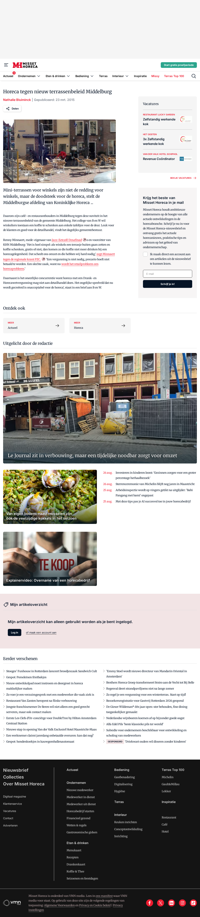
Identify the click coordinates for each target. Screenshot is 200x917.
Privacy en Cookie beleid (95, 905)
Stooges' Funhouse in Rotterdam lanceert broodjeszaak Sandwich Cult (51, 671)
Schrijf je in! (168, 284)
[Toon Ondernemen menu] (38, 76)
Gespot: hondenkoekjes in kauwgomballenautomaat (40, 741)
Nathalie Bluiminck (17, 100)
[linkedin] (171, 902)
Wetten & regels (77, 825)
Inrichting (121, 836)
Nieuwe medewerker (80, 790)
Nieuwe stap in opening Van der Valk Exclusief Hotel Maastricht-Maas (51, 729)
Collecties (13, 777)
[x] (160, 902)
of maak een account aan (41, 632)
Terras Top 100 (173, 770)
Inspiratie (169, 802)
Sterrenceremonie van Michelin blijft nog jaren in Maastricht (155, 484)
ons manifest (104, 896)
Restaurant (169, 817)
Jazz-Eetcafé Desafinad (67, 240)
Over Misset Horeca (24, 783)
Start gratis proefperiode (179, 64)
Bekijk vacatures (180, 178)
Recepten (73, 857)
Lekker (166, 791)
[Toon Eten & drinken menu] (68, 76)
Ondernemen (76, 783)
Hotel (165, 831)
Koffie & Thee (75, 871)
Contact (8, 818)
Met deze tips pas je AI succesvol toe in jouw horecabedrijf (153, 501)
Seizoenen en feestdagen (82, 878)
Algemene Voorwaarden (59, 905)
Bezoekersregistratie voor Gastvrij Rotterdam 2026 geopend (145, 700)
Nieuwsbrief (16, 770)
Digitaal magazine (14, 796)
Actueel (72, 770)
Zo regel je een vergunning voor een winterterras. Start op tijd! (146, 694)
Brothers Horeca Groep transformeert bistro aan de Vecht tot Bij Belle (150, 682)
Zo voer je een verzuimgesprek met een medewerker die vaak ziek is (50, 694)
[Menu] (6, 65)
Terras (119, 802)
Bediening (121, 770)
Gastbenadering (124, 777)
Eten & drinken (77, 843)
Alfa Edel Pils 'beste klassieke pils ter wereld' (134, 724)
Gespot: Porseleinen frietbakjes (26, 677)
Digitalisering (123, 784)
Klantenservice (12, 803)
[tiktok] (193, 902)
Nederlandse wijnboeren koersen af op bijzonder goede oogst (145, 718)
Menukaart (74, 850)
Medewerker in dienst (81, 797)
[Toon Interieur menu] (127, 76)
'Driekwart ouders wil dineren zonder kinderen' (155, 741)
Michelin (167, 777)
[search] (194, 76)
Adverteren (10, 825)
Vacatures (9, 811)
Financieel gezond (78, 818)
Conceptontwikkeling (128, 829)
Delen (15, 108)
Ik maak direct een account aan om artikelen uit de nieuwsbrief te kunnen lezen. (170, 258)
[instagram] (182, 902)
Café (164, 824)
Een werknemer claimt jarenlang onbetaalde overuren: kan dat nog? (50, 735)
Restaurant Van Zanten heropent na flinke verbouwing (41, 700)
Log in (14, 632)
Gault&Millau (170, 784)
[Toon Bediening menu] (92, 76)
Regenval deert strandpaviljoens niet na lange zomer (140, 688)
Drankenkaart (76, 864)
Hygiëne (119, 791)
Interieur (120, 815)
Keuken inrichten (125, 822)
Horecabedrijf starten (80, 811)
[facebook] (149, 902)
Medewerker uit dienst (81, 804)
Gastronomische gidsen (82, 832)
